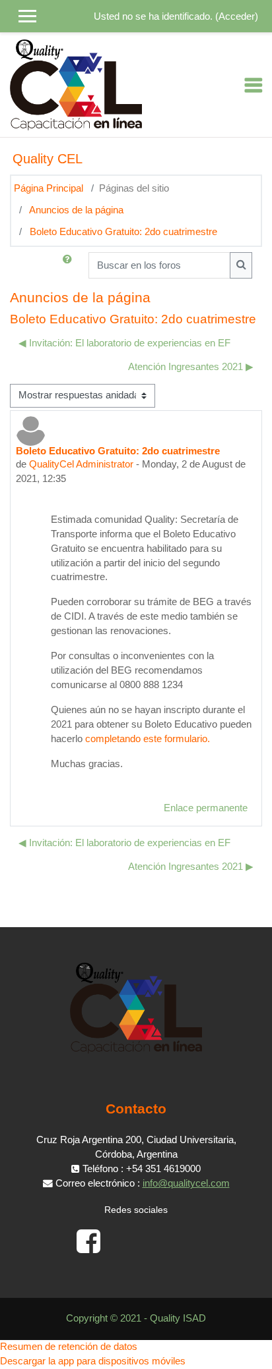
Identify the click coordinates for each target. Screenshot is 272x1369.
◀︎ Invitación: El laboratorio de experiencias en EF (124, 343)
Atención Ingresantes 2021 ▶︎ (191, 367)
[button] (70, 265)
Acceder (237, 16)
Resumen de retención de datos (68, 1346)
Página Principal (48, 188)
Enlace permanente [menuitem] (206, 808)
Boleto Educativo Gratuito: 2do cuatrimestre (123, 232)
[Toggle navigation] (253, 85)
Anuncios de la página (76, 210)
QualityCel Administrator (81, 464)
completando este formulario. (147, 739)
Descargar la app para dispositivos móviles (93, 1361)
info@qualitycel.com (186, 1183)
